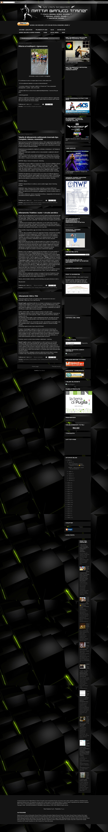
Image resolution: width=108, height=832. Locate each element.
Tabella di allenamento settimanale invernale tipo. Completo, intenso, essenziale (39, 138)
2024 (68, 485)
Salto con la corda (53, 359)
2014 (68, 506)
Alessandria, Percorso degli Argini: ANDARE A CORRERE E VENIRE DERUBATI (84, 548)
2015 (68, 504)
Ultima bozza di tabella (36, 204)
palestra (47, 359)
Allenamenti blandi (87, 625)
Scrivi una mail (69, 225)
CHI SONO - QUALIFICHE (25, 29)
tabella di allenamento (47, 202)
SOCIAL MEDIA (54, 32)
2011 (68, 513)
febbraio (71, 478)
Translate (71, 345)
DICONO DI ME (61, 29)
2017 (68, 500)
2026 (68, 460)
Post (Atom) (42, 370)
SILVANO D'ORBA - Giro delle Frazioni (77, 277)
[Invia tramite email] (46, 104)
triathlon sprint (45, 287)
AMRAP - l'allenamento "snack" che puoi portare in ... (76, 468)
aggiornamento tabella (28, 202)
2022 (68, 489)
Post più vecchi (56, 366)
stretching (21, 361)
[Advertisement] (39, 119)
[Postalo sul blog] (47, 104)
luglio (70, 471)
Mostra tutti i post (53, 38)
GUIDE (45, 32)
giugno (70, 473)
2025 (68, 483)
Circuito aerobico (27, 106)
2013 (68, 509)
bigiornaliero (26, 359)
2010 (68, 515)
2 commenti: (37, 104)
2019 (68, 496)
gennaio (71, 480)
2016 (68, 502)
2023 (68, 487)
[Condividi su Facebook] (50, 104)
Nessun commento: (38, 200)
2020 (68, 493)
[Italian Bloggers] (70, 384)
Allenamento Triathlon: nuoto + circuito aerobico (38, 213)
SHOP (63, 32)
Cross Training (35, 287)
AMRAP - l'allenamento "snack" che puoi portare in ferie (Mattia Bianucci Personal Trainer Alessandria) (84, 670)
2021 (68, 491)
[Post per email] (43, 104)
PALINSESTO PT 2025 (41, 29)
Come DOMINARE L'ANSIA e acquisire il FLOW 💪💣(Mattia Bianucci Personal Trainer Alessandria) (84, 603)
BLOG (52, 29)
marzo (70, 475)
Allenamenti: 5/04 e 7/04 (28, 296)
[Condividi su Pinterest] (52, 104)
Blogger (62, 809)
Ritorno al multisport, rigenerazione (33, 46)
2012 (68, 511)
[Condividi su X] (49, 104)
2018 (68, 498)
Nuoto (40, 287)
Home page (35, 366)
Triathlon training (26, 204)
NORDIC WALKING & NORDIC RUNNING (29, 32)
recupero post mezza (36, 106)
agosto (70, 462)
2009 (68, 517)
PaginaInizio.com (70, 420)
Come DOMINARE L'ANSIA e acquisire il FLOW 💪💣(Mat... (76, 464)
